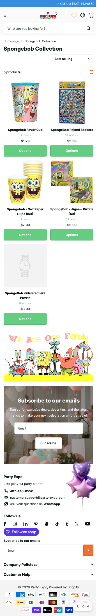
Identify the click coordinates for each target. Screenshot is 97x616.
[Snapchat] (46, 524)
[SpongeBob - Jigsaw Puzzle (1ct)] (71, 182)
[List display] (91, 72)
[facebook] (5, 524)
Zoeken (88, 28)
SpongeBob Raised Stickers (72, 130)
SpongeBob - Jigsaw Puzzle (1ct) (71, 211)
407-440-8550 (21, 491)
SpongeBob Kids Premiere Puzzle (25, 295)
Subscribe (48, 443)
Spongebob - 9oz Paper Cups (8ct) (25, 211)
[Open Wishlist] (74, 15)
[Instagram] (15, 524)
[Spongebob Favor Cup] (25, 102)
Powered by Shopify (64, 587)
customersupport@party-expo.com (37, 497)
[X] (77, 523)
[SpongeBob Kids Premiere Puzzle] (25, 265)
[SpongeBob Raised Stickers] (71, 102)
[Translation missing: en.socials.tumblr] (67, 524)
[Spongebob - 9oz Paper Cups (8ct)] (25, 182)
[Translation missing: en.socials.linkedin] (25, 524)
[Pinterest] (36, 524)
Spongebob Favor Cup (25, 130)
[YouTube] (87, 523)
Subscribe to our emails (22, 540)
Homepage (11, 41)
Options (25, 150)
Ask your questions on (35, 504)
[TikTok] (57, 524)
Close (48, 564)
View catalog (6, 15)
